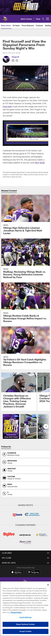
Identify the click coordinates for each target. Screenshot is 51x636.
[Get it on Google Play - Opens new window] (34, 573)
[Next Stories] (45, 426)
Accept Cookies (26, 631)
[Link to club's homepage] (5, 18)
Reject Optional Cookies (25, 624)
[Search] (43, 18)
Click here (7, 106)
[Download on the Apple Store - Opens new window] (17, 572)
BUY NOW (40, 162)
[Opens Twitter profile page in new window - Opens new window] (16, 60)
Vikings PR (15, 57)
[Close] (48, 584)
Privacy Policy (16, 612)
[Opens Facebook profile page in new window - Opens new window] (13, 60)
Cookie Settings (25, 617)
